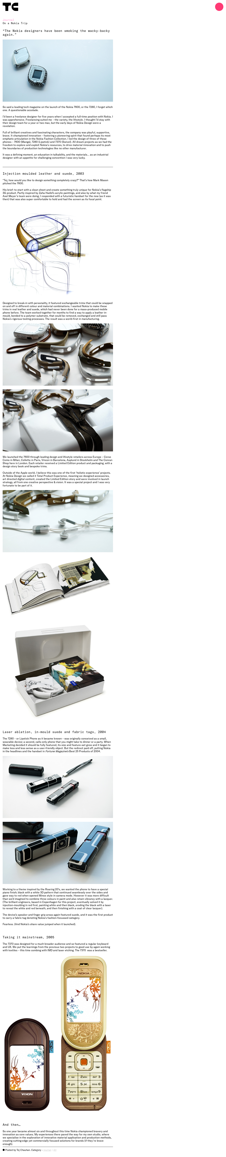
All (54, 1150)
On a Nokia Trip (15, 23)
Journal (47, 1150)
